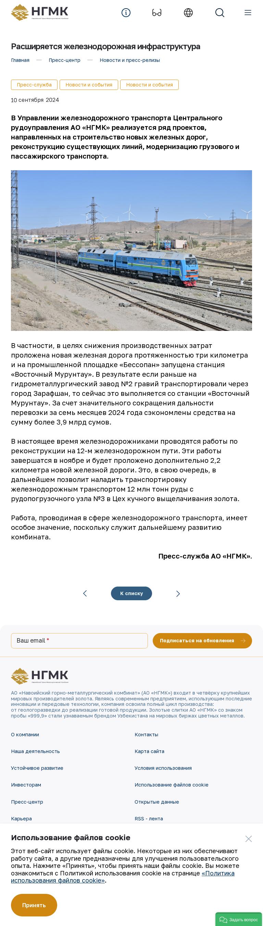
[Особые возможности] (156, 12)
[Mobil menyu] (248, 13)
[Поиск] (219, 12)
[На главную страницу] (43, 12)
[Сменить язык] (188, 12)
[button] (238, 919)
